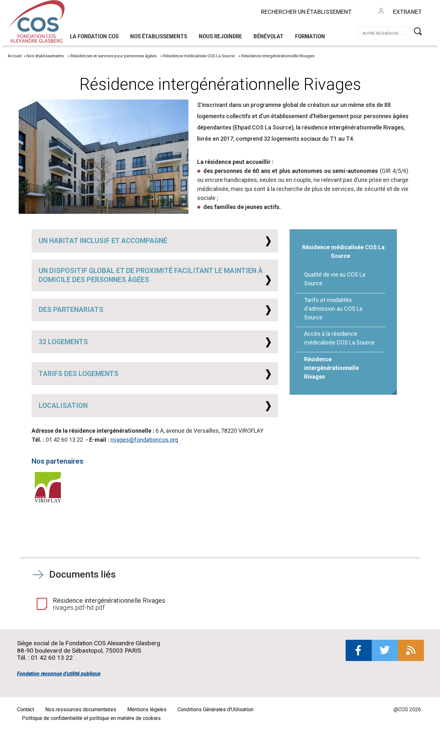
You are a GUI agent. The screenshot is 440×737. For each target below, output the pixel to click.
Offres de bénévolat (169, 24)
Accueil (15, 55)
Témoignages (104, 24)
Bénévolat (268, 36)
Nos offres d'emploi (155, 16)
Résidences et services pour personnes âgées (114, 55)
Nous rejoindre (220, 36)
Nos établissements (158, 36)
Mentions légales (147, 709)
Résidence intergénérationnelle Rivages (331, 368)
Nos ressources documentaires (80, 709)
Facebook (359, 650)
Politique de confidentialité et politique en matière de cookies (91, 718)
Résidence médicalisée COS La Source (198, 55)
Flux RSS (411, 650)
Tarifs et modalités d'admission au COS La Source (333, 309)
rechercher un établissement (306, 11)
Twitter (385, 650)
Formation (310, 36)
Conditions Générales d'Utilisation (215, 709)
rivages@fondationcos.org (144, 439)
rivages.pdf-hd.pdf (79, 607)
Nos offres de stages (231, 16)
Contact (25, 709)
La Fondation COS (94, 36)
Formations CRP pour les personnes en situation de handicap (164, 15)
